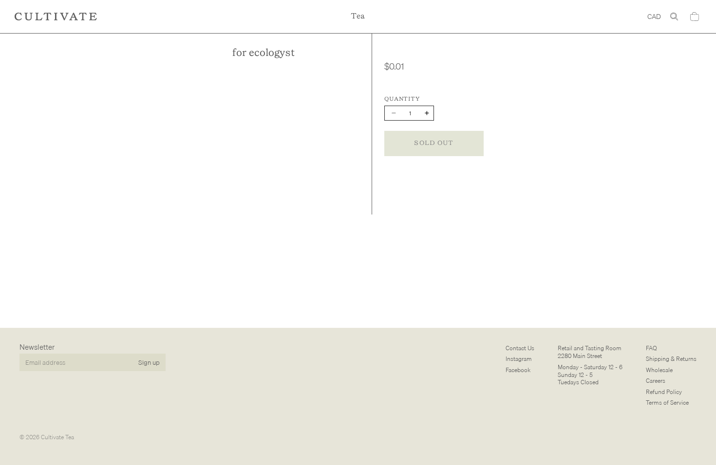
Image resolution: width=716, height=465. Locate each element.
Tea (358, 16)
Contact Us (520, 348)
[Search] (674, 16)
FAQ (651, 348)
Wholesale (659, 370)
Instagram (519, 359)
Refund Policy (664, 391)
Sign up (149, 362)
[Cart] (694, 16)
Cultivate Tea (57, 437)
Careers (655, 381)
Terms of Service (667, 402)
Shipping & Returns (671, 359)
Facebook (518, 370)
